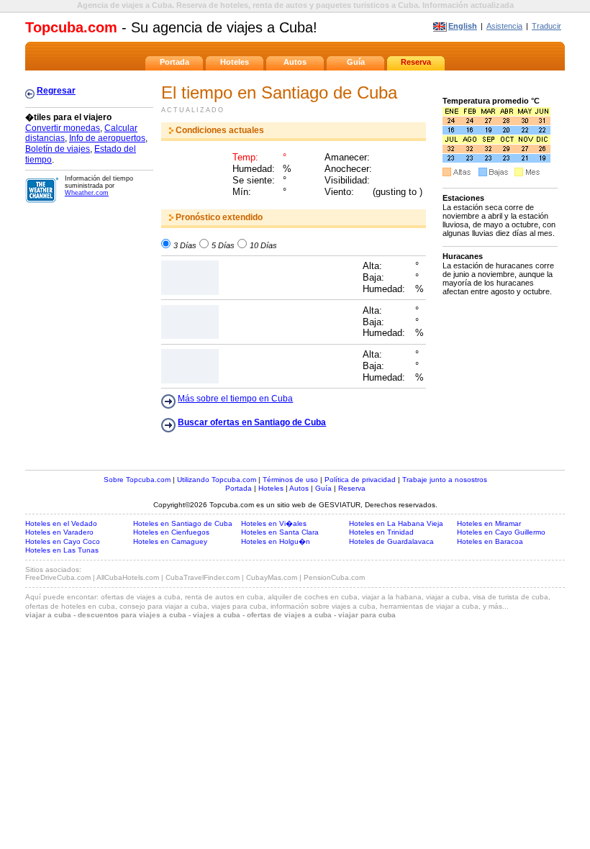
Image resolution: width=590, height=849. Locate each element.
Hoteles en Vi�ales (274, 523)
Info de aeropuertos (107, 138)
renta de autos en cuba (224, 597)
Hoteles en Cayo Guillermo (501, 532)
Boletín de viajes (57, 149)
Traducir (546, 26)
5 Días (223, 244)
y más (492, 606)
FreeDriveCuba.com (58, 577)
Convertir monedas (62, 128)
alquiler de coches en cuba (313, 597)
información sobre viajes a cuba (323, 606)
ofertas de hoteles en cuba (70, 606)
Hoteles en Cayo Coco (62, 541)
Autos (295, 62)
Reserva (416, 62)
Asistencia (504, 26)
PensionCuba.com (334, 577)
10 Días (263, 244)
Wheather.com (87, 192)
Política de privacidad (360, 479)
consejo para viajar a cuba (163, 606)
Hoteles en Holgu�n (275, 541)
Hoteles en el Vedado (61, 523)
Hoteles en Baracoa (490, 541)
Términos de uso (290, 479)
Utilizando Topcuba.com (216, 479)
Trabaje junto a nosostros (444, 479)
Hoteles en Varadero (59, 532)
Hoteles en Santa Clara (280, 532)
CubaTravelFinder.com (202, 577)
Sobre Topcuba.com (137, 479)
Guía (356, 62)
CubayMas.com (271, 577)
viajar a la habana (392, 597)
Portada (174, 62)
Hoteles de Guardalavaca (391, 541)
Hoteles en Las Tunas (62, 550)
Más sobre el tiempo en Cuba (235, 399)
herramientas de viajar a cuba (429, 606)
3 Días (184, 244)
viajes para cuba (239, 606)
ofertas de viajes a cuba (141, 597)
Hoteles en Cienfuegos (171, 532)
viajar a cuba (447, 597)
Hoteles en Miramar (489, 523)
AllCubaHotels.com (127, 577)
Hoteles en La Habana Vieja (396, 523)
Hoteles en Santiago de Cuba (182, 523)
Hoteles (234, 62)
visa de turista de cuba (510, 597)
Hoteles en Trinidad (381, 532)
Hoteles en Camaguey (170, 541)
